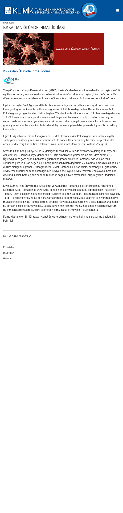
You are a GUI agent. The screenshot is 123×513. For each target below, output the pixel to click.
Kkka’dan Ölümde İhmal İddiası (27, 71)
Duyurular (8, 252)
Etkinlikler (8, 247)
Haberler (7, 258)
